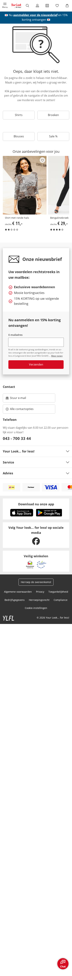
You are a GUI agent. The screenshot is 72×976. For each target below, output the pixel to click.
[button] (5, 5)
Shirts (19, 115)
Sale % (53, 136)
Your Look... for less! (18, 451)
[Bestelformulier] (47, 5)
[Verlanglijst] (57, 5)
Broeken (53, 115)
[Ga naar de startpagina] (16, 5)
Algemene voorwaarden (18, 591)
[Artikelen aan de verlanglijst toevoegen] (42, 160)
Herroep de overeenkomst (36, 582)
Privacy (40, 591)
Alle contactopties (22, 409)
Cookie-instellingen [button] (36, 608)
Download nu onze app (36, 504)
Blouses (19, 136)
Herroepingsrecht (39, 600)
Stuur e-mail (18, 399)
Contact (9, 387)
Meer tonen (57, 355)
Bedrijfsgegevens (15, 600)
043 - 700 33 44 (17, 438)
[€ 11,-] (25, 185)
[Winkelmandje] (67, 5)
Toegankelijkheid (58, 591)
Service (8, 462)
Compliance (60, 600)
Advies (8, 473)
